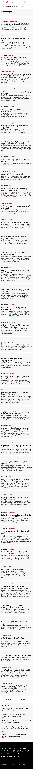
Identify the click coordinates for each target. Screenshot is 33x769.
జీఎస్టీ (3, 711)
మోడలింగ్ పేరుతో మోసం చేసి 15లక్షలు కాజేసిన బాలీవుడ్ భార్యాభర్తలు (15, 498)
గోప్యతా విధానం (11, 748)
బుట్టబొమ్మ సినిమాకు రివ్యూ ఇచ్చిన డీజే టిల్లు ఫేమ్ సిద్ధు (16, 447)
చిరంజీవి (10, 566)
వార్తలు (6, 6)
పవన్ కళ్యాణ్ (11, 528)
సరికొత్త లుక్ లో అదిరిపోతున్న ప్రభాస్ (12, 174)
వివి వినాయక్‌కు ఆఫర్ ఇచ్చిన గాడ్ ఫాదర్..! (14, 570)
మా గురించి (3, 748)
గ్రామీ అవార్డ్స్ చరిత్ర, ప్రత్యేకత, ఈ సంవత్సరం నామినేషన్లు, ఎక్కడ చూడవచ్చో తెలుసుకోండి (15, 429)
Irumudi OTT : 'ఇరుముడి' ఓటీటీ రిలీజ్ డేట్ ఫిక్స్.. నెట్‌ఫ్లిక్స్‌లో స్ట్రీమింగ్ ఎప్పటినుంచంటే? (14, 735)
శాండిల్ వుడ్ (11, 549)
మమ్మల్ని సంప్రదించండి (6, 751)
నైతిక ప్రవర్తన (16, 751)
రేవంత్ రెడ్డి (4, 724)
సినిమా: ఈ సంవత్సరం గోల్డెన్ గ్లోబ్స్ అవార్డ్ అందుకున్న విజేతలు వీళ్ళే (14, 687)
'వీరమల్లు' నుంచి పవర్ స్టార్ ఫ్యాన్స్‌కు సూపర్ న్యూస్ (15, 532)
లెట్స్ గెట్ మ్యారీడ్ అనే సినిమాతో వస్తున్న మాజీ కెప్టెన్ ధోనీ (15, 463)
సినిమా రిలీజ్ (11, 55)
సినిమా (17, 6)
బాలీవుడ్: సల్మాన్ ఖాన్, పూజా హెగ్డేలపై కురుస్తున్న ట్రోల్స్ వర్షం (16, 93)
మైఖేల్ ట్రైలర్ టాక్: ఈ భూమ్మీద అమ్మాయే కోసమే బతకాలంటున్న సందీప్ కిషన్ (16, 516)
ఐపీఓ (3, 718)
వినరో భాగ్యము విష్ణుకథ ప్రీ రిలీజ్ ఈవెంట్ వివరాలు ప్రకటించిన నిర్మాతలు (13, 59)
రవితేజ (3, 738)
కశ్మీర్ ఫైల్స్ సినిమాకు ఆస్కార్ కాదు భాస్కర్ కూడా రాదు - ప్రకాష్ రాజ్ (16, 272)
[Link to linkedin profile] (18, 757)
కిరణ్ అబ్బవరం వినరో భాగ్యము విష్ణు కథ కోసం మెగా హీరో (15, 377)
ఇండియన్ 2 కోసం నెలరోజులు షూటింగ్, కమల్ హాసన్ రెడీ (15, 40)
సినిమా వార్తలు (12, 6)
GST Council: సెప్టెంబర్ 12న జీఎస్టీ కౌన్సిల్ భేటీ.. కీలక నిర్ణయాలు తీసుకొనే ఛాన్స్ (15, 709)
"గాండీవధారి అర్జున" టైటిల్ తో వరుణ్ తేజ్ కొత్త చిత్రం (15, 623)
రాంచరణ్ (10, 584)
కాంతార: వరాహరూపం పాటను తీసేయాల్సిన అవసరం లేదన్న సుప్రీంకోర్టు (14, 190)
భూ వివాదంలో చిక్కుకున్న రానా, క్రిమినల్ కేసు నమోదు (15, 161)
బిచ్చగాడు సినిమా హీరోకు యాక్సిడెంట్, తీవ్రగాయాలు (13, 639)
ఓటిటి (10, 250)
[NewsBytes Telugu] (10, 2)
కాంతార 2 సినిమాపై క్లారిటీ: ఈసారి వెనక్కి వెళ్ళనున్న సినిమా (13, 360)
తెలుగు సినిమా (12, 107)
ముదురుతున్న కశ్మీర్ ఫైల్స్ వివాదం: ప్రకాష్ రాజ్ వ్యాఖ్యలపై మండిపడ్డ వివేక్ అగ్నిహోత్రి (15, 143)
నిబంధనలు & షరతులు (21, 748)
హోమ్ (2, 6)
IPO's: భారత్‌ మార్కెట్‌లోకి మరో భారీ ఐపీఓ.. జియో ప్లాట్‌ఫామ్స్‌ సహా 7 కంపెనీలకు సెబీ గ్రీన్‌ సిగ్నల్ (14, 715)
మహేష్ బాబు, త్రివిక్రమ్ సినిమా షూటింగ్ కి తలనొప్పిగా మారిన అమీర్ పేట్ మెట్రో (14, 607)
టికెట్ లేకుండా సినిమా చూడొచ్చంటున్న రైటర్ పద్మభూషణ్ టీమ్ (14, 309)
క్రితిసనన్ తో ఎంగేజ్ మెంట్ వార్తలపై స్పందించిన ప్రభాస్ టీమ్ (15, 291)
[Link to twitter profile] (14, 757)
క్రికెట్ (3, 732)
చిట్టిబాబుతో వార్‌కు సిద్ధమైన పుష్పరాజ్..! (13, 587)
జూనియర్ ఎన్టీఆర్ (13, 21)
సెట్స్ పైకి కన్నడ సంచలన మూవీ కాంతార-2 (14, 552)
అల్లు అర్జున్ (11, 123)
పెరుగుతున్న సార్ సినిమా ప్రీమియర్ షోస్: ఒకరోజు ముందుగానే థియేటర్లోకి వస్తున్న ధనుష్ (16, 75)
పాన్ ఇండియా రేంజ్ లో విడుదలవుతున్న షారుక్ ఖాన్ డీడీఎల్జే (15, 207)
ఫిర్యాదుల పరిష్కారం (24, 751)
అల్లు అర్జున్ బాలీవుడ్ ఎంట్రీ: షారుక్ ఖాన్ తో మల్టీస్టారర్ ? (14, 127)
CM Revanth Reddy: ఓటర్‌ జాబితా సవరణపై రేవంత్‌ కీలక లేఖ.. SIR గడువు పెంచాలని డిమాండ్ (16, 721)
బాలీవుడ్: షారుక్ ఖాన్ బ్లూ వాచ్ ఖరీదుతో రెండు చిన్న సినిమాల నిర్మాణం (15, 238)
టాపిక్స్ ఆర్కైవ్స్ (16, 753)
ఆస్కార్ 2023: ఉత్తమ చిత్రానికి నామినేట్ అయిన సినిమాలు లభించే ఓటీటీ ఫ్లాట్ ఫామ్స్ (15, 481)
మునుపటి (10, 699)
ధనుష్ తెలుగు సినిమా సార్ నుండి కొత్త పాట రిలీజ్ (16, 656)
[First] (6, 699)
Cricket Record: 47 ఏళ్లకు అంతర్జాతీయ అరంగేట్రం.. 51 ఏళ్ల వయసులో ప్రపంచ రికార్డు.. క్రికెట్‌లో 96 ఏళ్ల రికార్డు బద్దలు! (15, 728)
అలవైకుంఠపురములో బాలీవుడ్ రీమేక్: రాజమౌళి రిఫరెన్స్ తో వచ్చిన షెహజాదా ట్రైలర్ (15, 671)
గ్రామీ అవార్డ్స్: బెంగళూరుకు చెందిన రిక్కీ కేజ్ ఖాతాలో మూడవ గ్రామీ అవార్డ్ (14, 394)
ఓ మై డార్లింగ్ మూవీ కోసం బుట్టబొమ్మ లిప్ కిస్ (15, 223)
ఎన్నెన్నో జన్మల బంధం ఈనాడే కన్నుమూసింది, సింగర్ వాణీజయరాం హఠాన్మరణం (15, 413)
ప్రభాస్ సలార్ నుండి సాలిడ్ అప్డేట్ (11, 343)
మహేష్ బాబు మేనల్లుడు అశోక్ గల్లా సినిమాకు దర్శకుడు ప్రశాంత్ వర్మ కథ (15, 326)
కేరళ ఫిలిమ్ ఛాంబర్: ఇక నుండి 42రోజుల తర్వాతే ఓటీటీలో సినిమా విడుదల (16, 254)
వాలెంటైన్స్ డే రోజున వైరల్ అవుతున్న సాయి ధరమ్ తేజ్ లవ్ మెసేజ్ (16, 111)
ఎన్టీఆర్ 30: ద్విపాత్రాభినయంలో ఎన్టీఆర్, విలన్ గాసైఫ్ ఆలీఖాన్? (15, 25)
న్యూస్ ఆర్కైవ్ (9, 753)
